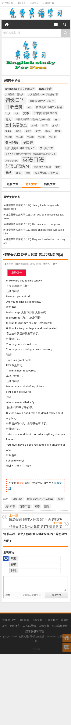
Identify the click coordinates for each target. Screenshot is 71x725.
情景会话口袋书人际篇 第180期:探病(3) (35, 519)
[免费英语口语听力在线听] (36, 13)
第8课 (48, 131)
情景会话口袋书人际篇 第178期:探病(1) (35, 526)
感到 (60, 498)
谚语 (37, 506)
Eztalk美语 (45, 88)
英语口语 (33, 159)
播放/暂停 (16, 272)
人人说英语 (29, 625)
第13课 (41, 137)
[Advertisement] (35, 689)
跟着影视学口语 (34, 631)
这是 (28, 173)
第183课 (10, 506)
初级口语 (15, 100)
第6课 (28, 131)
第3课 (55, 125)
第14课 (52, 137)
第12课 (30, 137)
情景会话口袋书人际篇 (49, 107)
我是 (16, 113)
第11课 (19, 137)
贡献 (8, 172)
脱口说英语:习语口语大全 (20, 148)
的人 (57, 119)
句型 (29, 107)
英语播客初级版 (42, 167)
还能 (18, 172)
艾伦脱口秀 (7, 3)
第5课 (18, 131)
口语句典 (44, 625)
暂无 (8, 119)
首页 (7, 24)
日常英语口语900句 (45, 113)
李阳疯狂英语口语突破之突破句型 (33, 119)
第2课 (45, 125)
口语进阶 (14, 106)
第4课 (8, 131)
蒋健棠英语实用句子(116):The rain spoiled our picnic (32, 224)
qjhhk (10, 263)
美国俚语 (11, 142)
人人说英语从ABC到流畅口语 (43, 94)
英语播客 (14, 625)
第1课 (34, 125)
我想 (7, 113)
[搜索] (64, 24)
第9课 (57, 131)
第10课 (8, 137)
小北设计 (35, 649)
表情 (7, 594)
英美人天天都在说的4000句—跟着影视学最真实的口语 (30, 154)
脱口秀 (28, 142)
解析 (57, 166)
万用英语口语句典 (14, 94)
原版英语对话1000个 (42, 100)
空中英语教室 (16, 125)
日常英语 (21, 3)
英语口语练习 (17, 166)
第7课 (38, 131)
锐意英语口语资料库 (46, 172)
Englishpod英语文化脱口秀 (20, 88)
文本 (26, 113)
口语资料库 (48, 3)
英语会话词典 (11, 161)
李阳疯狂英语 (60, 625)
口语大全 (34, 3)
